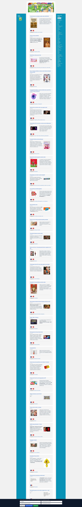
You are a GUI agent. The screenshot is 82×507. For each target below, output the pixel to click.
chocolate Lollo (40, 216)
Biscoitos (35, 185)
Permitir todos (36, 505)
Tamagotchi (58, 64)
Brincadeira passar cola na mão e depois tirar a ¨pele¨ (40, 490)
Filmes (58, 40)
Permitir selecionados (29, 505)
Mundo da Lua (42, 119)
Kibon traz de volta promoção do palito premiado (39, 219)
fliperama (42, 135)
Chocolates (36, 201)
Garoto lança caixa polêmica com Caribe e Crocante (39, 362)
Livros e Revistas (36, 278)
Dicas (58, 35)
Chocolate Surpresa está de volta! (36, 233)
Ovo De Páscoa (59, 54)
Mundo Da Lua (59, 50)
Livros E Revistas (59, 44)
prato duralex (40, 32)
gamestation (47, 135)
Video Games (38, 135)
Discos (58, 37)
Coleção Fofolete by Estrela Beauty (36, 139)
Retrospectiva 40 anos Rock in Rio (36, 332)
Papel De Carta (59, 55)
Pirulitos (58, 57)
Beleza (58, 24)
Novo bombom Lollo (33, 204)
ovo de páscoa (45, 201)
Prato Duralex (59, 58)
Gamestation (59, 42)
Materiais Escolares (37, 358)
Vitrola (58, 66)
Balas (58, 23)
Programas (35, 51)
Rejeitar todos (22, 505)
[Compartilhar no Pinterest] (33, 30)
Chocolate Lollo (59, 32)
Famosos (35, 344)
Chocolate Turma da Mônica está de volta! (37, 282)
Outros (38, 153)
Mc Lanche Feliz (47, 67)
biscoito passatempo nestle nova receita (43, 185)
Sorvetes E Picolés (59, 63)
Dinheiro (58, 36)
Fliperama (58, 41)
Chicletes (58, 31)
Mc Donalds (43, 67)
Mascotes (58, 45)
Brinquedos (36, 32)
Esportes (35, 436)
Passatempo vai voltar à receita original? (37, 174)
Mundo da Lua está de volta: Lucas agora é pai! (38, 107)
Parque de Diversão (37, 390)
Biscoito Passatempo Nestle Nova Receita (59, 26)
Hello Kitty (38, 67)
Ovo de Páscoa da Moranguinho (36, 188)
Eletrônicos (58, 38)
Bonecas (35, 67)
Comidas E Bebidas (59, 34)
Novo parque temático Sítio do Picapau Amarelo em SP (40, 301)
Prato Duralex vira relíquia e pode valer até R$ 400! (39, 16)
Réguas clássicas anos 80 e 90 (35, 393)
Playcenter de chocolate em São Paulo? (37, 475)
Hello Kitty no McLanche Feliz (35, 55)
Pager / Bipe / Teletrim (34, 317)
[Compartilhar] (31, 30)
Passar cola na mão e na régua (35, 407)
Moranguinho (40, 201)
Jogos (35, 135)
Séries (39, 51)
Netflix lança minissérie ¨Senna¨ (36, 424)
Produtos (58, 59)
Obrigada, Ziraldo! (33, 440)
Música (38, 344)
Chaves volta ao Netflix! (34, 35)
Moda (58, 48)
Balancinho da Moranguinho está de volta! (37, 157)
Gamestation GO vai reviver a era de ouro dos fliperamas (40, 123)
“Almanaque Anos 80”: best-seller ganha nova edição (40, 264)
